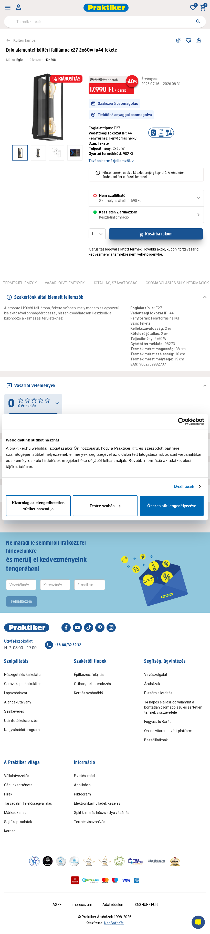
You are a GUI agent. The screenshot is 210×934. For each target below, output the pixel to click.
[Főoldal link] (106, 8)
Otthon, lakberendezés (92, 684)
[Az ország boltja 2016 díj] (88, 861)
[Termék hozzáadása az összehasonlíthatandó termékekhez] (178, 40)
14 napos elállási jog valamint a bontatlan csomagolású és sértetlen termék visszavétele (173, 707)
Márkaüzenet (15, 813)
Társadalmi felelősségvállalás (28, 803)
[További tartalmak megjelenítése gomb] (72, 153)
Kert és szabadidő (88, 693)
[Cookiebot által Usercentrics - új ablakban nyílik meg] (181, 421)
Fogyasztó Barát (157, 722)
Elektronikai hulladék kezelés (97, 803)
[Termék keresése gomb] (198, 21)
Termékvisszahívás (89, 822)
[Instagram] (111, 627)
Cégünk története (18, 785)
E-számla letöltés (158, 693)
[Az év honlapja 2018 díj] (61, 861)
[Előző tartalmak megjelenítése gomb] (12, 153)
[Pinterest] (99, 627)
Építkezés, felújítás (89, 675)
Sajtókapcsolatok (18, 822)
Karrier (9, 831)
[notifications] (199, 40)
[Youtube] (77, 627)
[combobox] (105, 22)
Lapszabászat (15, 693)
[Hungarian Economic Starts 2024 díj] (34, 861)
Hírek (8, 794)
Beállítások (184, 486)
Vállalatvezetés (16, 776)
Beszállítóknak (156, 740)
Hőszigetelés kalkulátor (23, 675)
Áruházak (152, 684)
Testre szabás (102, 505)
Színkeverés (14, 711)
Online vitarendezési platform (168, 731)
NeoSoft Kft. (114, 923)
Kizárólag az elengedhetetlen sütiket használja (38, 505)
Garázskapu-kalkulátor (22, 684)
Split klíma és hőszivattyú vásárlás (101, 813)
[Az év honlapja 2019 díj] (74, 861)
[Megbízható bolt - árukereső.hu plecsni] (119, 861)
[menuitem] (7, 7)
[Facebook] (66, 627)
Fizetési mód (84, 776)
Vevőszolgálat (155, 675)
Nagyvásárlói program (22, 730)
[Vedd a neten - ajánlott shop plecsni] (136, 861)
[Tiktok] (88, 627)
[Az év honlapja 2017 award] (104, 861)
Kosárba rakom (159, 234)
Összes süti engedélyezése (171, 505)
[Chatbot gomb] (198, 922)
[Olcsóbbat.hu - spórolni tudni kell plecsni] (156, 861)
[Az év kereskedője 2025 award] (175, 861)
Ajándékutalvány (17, 702)
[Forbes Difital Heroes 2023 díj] (48, 861)
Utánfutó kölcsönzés (21, 721)
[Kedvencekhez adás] (188, 40)
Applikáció (82, 785)
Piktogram (82, 794)
